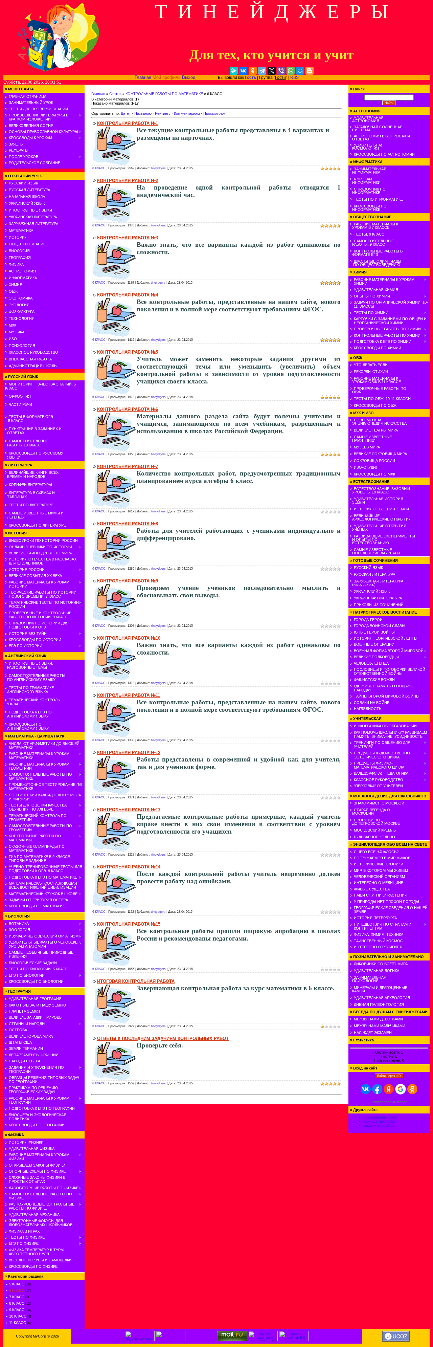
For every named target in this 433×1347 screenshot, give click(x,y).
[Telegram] (262, 71)
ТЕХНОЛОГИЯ (22, 318)
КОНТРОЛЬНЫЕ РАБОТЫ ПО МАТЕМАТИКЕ (164, 94)
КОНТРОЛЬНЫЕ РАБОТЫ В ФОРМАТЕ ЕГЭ (376, 253)
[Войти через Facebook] (377, 1089)
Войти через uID (389, 1076)
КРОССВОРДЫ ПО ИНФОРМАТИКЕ (368, 208)
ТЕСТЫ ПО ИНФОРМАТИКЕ (378, 199)
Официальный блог (380, 1117)
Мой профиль (167, 77)
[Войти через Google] (400, 1089)
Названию (143, 113)
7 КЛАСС (16, 1297)
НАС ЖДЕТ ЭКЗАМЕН (373, 1033)
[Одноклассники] (253, 71)
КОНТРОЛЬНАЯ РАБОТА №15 (128, 924)
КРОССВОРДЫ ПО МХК (374, 474)
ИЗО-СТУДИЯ (366, 467)
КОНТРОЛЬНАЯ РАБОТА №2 (127, 180)
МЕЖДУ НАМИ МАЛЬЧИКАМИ (379, 1026)
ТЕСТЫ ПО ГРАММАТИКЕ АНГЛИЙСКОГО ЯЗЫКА (29, 690)
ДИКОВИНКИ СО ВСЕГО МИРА (381, 964)
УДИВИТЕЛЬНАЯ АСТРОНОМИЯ (367, 119)
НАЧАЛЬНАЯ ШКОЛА (27, 197)
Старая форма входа (389, 1102)
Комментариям (187, 113)
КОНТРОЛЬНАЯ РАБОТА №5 (127, 352)
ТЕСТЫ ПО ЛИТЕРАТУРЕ (31, 505)
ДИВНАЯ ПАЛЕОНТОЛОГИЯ (379, 1004)
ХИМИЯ (15, 285)
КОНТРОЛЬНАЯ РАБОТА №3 (127, 237)
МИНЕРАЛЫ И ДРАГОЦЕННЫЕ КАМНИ (378, 989)
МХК (12, 325)
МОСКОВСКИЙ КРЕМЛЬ (375, 830)
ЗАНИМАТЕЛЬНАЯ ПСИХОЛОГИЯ (368, 979)
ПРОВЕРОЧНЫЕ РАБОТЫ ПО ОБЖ (378, 390)
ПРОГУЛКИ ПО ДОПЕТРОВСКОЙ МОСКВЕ (375, 821)
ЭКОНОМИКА (20, 298)
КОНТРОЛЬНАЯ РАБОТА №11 (128, 695)
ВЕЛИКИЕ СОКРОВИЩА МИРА (380, 454)
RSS (294, 77)
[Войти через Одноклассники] (412, 1089)
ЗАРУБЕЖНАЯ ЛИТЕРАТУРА (33, 224)
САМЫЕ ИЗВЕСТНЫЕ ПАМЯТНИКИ (371, 438)
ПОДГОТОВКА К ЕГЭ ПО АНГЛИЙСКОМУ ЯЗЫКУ (28, 714)
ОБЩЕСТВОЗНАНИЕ (27, 244)
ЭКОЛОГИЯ (19, 305)
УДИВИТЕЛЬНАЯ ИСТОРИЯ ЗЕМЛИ (376, 500)
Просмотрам (214, 113)
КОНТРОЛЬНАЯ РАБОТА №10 (128, 638)
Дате (125, 113)
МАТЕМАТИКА (21, 230)
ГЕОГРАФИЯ (20, 258)
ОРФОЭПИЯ (20, 396)
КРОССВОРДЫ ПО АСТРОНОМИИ (384, 154)
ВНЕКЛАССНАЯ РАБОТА (30, 359)
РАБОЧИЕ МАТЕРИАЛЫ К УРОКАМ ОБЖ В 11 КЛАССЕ (375, 380)
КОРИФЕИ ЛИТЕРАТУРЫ (30, 485)
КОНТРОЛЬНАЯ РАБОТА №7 (127, 466)
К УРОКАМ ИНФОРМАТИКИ (365, 180)
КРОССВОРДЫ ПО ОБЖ (375, 405)
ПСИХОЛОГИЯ (22, 346)
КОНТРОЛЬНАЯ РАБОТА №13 (128, 809)
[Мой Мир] (300, 71)
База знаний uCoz (379, 1125)
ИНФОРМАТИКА (23, 278)
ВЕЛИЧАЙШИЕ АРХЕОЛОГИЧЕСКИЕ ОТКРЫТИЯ (380, 517)
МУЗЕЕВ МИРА (367, 447)
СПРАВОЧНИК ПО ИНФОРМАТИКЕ (368, 191)
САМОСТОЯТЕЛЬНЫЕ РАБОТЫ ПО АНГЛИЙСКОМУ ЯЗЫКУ (35, 678)
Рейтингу (162, 113)
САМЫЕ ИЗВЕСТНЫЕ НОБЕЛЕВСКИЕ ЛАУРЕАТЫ (375, 551)
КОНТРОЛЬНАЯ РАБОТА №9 (127, 580)
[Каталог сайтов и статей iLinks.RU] (263, 1340)
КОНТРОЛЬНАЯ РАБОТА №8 (127, 523)
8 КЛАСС (16, 1303)
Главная (143, 77)
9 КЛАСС (16, 1310)
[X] (272, 71)
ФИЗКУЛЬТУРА (22, 312)
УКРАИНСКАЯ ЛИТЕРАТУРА (33, 217)
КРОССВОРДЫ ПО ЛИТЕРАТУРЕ (37, 525)
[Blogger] (309, 71)
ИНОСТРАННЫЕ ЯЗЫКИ (30, 210)
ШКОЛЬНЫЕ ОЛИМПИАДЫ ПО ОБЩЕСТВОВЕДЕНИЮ (375, 263)
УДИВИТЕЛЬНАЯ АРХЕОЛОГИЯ (382, 998)
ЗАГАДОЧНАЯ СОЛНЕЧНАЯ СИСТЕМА (376, 128)
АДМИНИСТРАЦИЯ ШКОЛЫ (33, 366)
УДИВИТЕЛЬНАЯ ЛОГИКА (376, 971)
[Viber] (281, 71)
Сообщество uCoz (379, 1121)
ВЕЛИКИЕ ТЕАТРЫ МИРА (376, 430)
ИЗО (13, 339)
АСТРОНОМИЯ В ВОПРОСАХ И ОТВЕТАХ (380, 137)
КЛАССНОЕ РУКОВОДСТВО (33, 352)
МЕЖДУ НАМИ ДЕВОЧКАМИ (378, 1019)
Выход (189, 77)
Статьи (115, 94)
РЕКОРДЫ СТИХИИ (371, 372)
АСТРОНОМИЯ (22, 271)
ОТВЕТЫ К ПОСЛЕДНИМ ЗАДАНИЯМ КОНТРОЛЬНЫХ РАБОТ (163, 1038)
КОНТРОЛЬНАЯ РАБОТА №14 (128, 866)
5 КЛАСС (16, 1284)
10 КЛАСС (17, 1316)
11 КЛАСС (17, 1323)
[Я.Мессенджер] (234, 71)
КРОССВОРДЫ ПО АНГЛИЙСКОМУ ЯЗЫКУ (27, 726)
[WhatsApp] (291, 71)
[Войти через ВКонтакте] (366, 1089)
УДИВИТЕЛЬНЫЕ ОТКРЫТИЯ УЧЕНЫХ (378, 527)
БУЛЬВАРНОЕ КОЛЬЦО (374, 837)
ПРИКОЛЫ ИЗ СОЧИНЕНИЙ (379, 605)
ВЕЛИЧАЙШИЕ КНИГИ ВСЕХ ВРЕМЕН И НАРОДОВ (32, 474)
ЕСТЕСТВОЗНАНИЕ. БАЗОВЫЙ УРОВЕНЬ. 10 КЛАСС (380, 490)
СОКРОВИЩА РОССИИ (374, 461)
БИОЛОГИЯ (19, 251)
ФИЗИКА (16, 264)
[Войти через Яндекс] (389, 1089)
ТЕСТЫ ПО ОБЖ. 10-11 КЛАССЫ (382, 399)
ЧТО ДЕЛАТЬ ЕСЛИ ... (373, 365)
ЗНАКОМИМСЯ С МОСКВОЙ (379, 803)
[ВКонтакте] (243, 71)
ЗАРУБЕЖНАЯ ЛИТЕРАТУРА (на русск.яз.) (376, 583)
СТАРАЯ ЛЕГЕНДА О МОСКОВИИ (370, 811)
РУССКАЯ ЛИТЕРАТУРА (29, 190)
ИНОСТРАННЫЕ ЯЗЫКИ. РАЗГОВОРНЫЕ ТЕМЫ (29, 665)
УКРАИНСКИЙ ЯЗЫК (27, 203)
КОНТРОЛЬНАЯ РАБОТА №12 (128, 752)
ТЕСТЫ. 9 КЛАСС (369, 234)
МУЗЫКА (16, 332)
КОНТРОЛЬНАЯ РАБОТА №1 (127, 123)
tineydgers (158, 168)
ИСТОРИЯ (18, 237)
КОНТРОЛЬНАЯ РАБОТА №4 (127, 294)
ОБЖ (13, 291)
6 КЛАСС (16, 1290)
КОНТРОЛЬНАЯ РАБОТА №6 (127, 409)
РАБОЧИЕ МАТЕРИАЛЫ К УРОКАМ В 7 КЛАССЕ (374, 225)
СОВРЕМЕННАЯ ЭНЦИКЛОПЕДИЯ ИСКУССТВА (378, 421)
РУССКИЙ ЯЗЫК (23, 183)
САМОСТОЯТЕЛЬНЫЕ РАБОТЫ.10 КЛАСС (27, 443)
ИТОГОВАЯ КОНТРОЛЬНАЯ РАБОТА (136, 981)
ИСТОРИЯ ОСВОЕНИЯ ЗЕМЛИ (381, 509)
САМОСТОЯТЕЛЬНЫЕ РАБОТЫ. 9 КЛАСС (372, 242)
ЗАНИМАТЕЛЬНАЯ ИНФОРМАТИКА (368, 170)
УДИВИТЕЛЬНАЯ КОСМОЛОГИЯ (367, 146)
